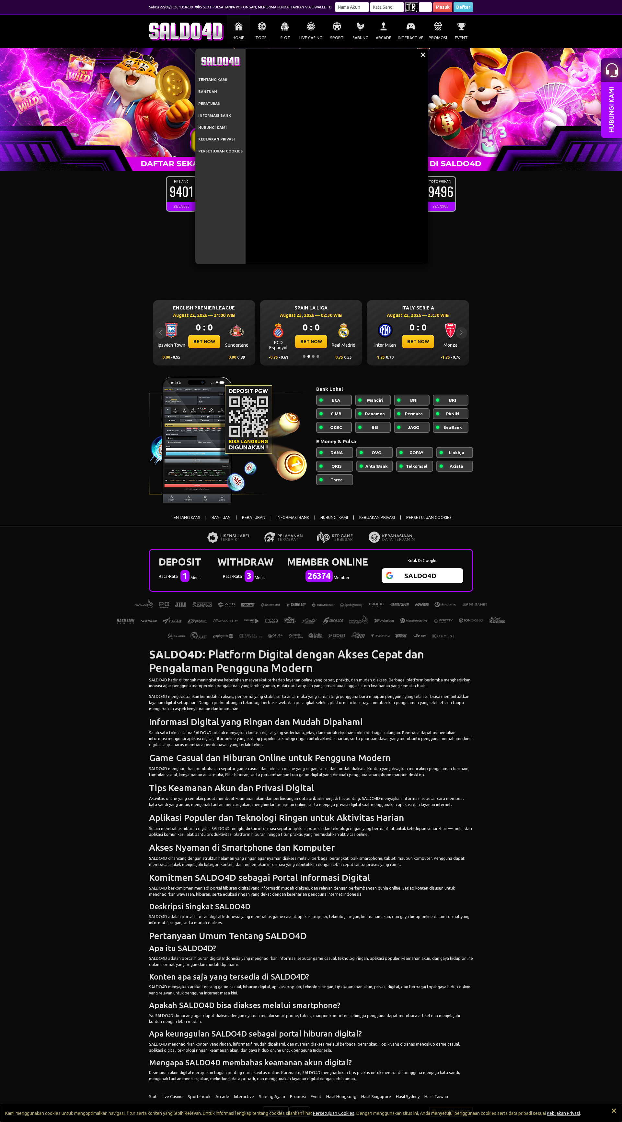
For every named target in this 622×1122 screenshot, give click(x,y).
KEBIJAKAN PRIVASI (216, 139)
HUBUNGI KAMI (212, 127)
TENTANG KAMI (212, 80)
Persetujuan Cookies (333, 1113)
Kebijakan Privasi (563, 1113)
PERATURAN (209, 104)
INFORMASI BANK (214, 116)
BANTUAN (207, 92)
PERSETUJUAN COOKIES (220, 151)
